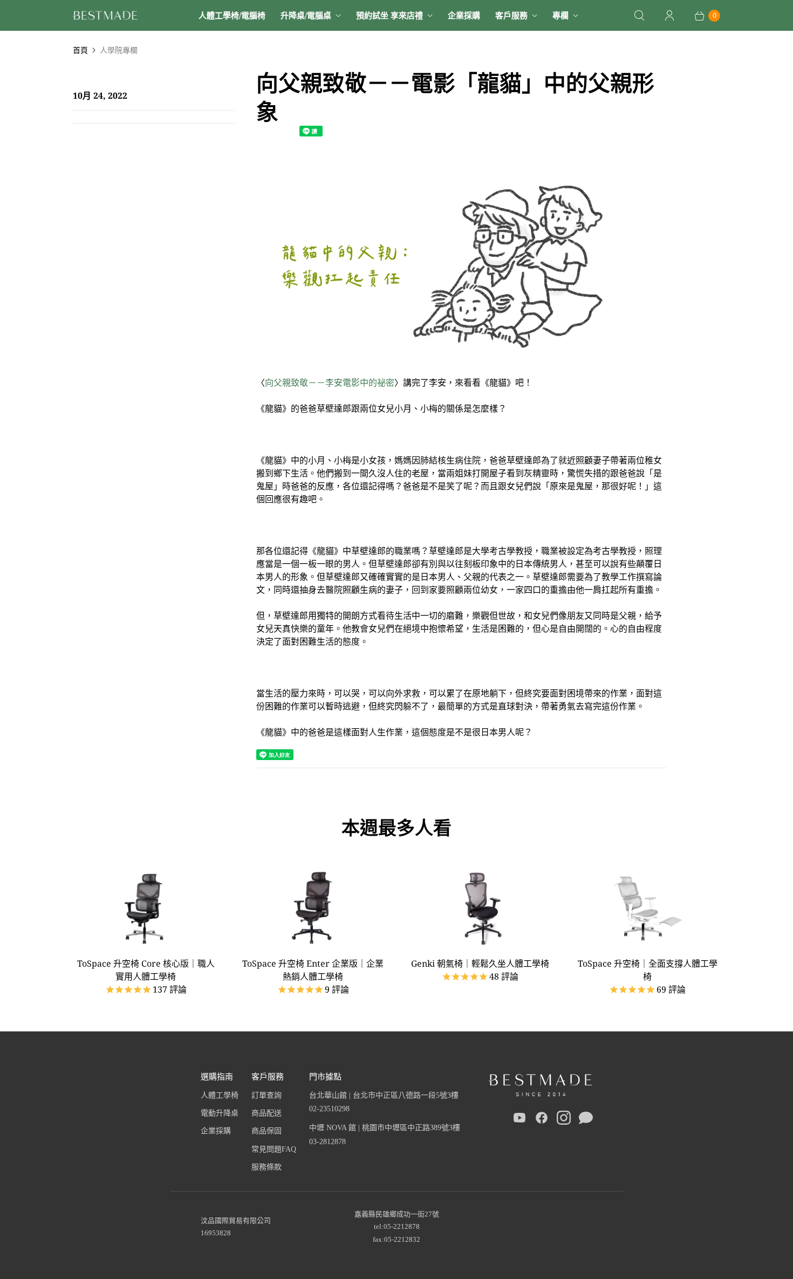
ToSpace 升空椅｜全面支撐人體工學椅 (647, 969)
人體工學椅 (219, 1095)
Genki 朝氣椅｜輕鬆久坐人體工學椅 (480, 963)
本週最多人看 (396, 827)
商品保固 (266, 1131)
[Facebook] (542, 1120)
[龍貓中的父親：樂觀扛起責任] (461, 369)
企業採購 (464, 15)
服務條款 (266, 1167)
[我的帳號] (669, 16)
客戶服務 (511, 15)
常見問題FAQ (273, 1149)
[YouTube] (519, 1120)
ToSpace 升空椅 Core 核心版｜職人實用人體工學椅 (146, 969)
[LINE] (586, 1120)
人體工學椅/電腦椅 (232, 15)
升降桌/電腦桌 (306, 15)
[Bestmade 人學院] (105, 15)
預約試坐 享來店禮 (389, 15)
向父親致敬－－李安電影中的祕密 (329, 382)
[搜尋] (639, 16)
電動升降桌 (219, 1113)
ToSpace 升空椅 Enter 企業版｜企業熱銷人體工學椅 (313, 969)
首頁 (80, 50)
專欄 (560, 15)
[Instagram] (564, 1120)
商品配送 (266, 1113)
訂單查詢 (266, 1095)
